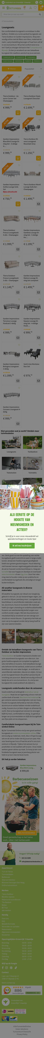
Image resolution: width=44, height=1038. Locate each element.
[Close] (41, 488)
